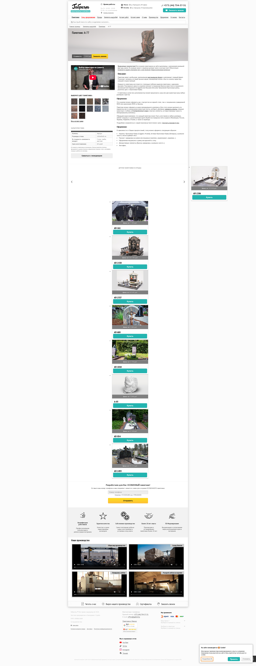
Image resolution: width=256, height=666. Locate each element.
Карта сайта (75, 625)
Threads (125, 653)
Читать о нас (90, 604)
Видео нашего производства (118, 604)
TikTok (124, 646)
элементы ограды (171, 109)
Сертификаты (146, 604)
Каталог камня (135, 17)
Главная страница (75, 26)
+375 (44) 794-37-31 (175, 5)
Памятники (102, 26)
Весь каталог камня (77, 121)
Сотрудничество (76, 622)
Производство (153, 17)
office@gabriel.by (134, 617)
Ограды (99, 17)
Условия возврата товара (78, 629)
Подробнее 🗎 (207, 659)
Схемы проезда (108, 13)
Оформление (164, 17)
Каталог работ (124, 17)
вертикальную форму (155, 77)
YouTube (125, 642)
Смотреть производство (170, 123)
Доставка (89, 629)
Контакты (182, 17)
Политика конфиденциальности (103, 629)
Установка (173, 17)
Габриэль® (80, 6)
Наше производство (80, 540)
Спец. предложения (88, 17)
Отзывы (144, 17)
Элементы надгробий (89, 26)
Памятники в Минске (129, 621)
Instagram (125, 650)
